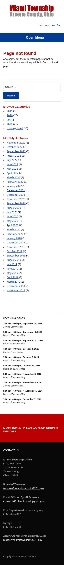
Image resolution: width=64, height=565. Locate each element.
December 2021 (16, 190)
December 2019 (16, 242)
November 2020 (16, 199)
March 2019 (13, 281)
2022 (10, 124)
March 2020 (13, 229)
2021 (10, 119)
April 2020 (13, 225)
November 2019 (16, 247)
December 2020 (16, 194)
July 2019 (12, 264)
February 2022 (15, 181)
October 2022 (14, 146)
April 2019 (13, 277)
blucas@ (8, 539)
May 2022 (12, 168)
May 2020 (12, 220)
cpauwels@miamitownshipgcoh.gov (23, 501)
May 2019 (12, 272)
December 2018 (16, 286)
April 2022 (13, 173)
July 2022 (12, 160)
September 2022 (16, 151)
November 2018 (16, 290)
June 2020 (12, 216)
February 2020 (15, 234)
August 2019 (14, 259)
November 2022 (16, 142)
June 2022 (12, 164)
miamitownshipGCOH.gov (27, 539)
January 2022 (14, 186)
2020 (10, 115)
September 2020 (16, 203)
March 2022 (13, 177)
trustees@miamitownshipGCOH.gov (23, 488)
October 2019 (14, 251)
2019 (10, 111)
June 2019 (12, 268)
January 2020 (14, 238)
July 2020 (12, 212)
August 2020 (14, 207)
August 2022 (14, 155)
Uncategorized (15, 128)
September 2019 (16, 255)
